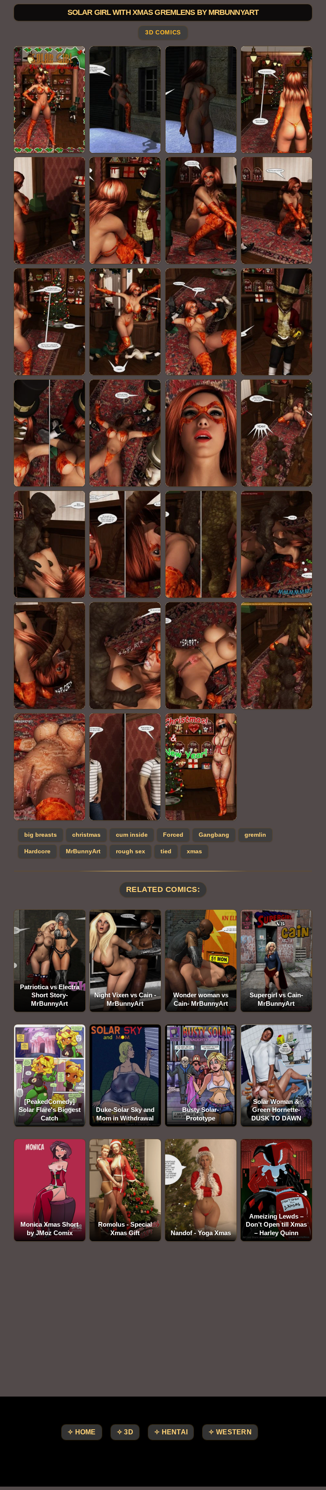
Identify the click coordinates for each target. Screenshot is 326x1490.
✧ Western (230, 1432)
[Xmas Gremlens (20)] (276, 544)
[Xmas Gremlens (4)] (276, 99)
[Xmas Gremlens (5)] (49, 210)
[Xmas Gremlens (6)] (125, 210)
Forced (173, 834)
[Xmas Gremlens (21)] (49, 655)
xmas (194, 851)
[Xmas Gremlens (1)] (49, 99)
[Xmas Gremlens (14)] (125, 433)
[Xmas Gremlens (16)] (276, 433)
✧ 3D (125, 1432)
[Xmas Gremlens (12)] (276, 321)
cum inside (132, 834)
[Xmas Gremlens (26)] (125, 767)
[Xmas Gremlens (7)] (201, 210)
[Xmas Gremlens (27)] (201, 767)
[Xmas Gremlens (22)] (125, 655)
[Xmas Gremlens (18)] (125, 544)
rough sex (130, 851)
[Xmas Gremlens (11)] (201, 321)
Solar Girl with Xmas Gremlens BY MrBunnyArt (163, 12)
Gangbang (214, 834)
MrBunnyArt (83, 851)
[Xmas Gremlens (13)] (49, 433)
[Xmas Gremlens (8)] (276, 210)
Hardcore (37, 851)
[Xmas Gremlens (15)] (201, 433)
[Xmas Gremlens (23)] (201, 655)
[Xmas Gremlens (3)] (201, 99)
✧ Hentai (171, 1432)
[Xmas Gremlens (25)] (49, 767)
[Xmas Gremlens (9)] (49, 321)
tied (165, 851)
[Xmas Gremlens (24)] (276, 655)
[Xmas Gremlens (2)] (125, 99)
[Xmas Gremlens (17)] (49, 544)
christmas (86, 834)
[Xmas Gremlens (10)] (125, 321)
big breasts (40, 834)
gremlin (255, 834)
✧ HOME (81, 1432)
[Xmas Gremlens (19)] (201, 544)
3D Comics (163, 33)
